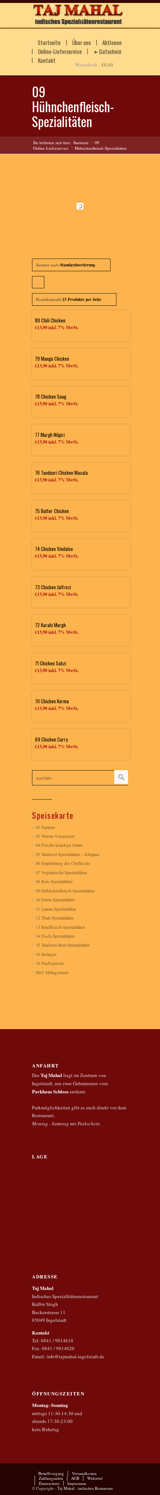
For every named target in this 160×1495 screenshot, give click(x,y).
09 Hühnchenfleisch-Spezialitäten (65, 891)
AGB (75, 1478)
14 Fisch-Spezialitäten (55, 936)
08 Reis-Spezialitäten (54, 881)
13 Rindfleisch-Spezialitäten (60, 927)
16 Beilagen (46, 954)
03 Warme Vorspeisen (55, 836)
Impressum (76, 1483)
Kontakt (46, 60)
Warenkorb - (87, 64)
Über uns (81, 42)
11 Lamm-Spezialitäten (56, 909)
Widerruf (95, 1478)
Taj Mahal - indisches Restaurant (85, 1488)
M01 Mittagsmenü (52, 972)
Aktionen (112, 42)
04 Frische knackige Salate (59, 845)
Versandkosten (84, 1473)
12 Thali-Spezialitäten (55, 918)
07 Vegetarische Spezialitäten (61, 872)
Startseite (49, 42)
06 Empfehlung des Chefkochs (63, 863)
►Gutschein (107, 51)
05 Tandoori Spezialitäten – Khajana (67, 854)
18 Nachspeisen (50, 963)
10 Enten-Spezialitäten (55, 899)
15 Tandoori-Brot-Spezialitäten (63, 945)
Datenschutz (49, 1483)
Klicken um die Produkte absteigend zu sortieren (38, 283)
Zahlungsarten (51, 1478)
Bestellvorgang (51, 1473)
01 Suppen (45, 827)
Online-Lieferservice (60, 51)
